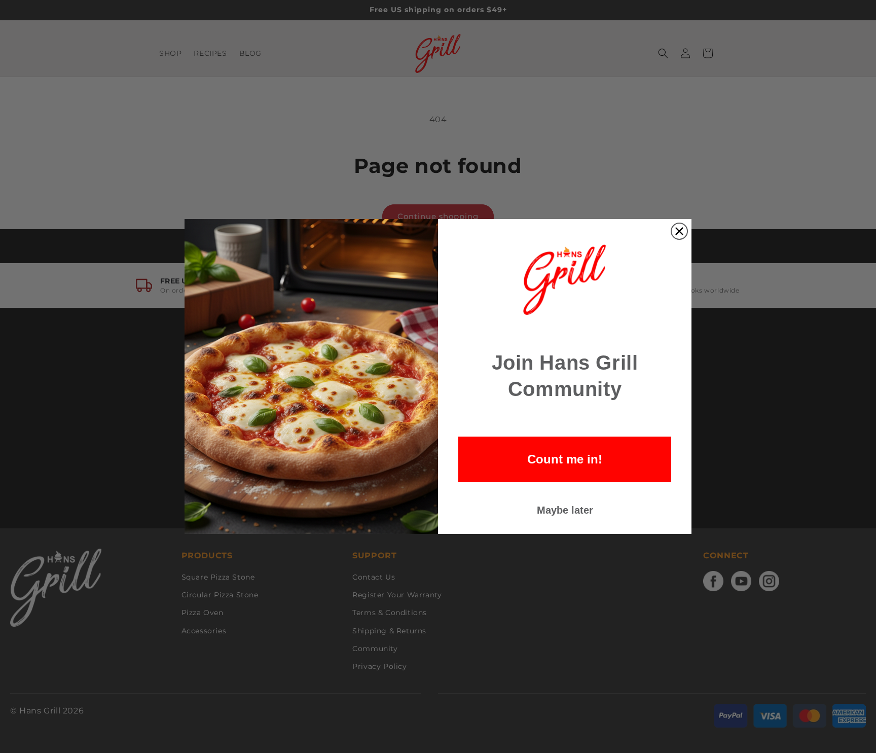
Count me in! (564, 459)
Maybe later (565, 510)
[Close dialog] (679, 231)
